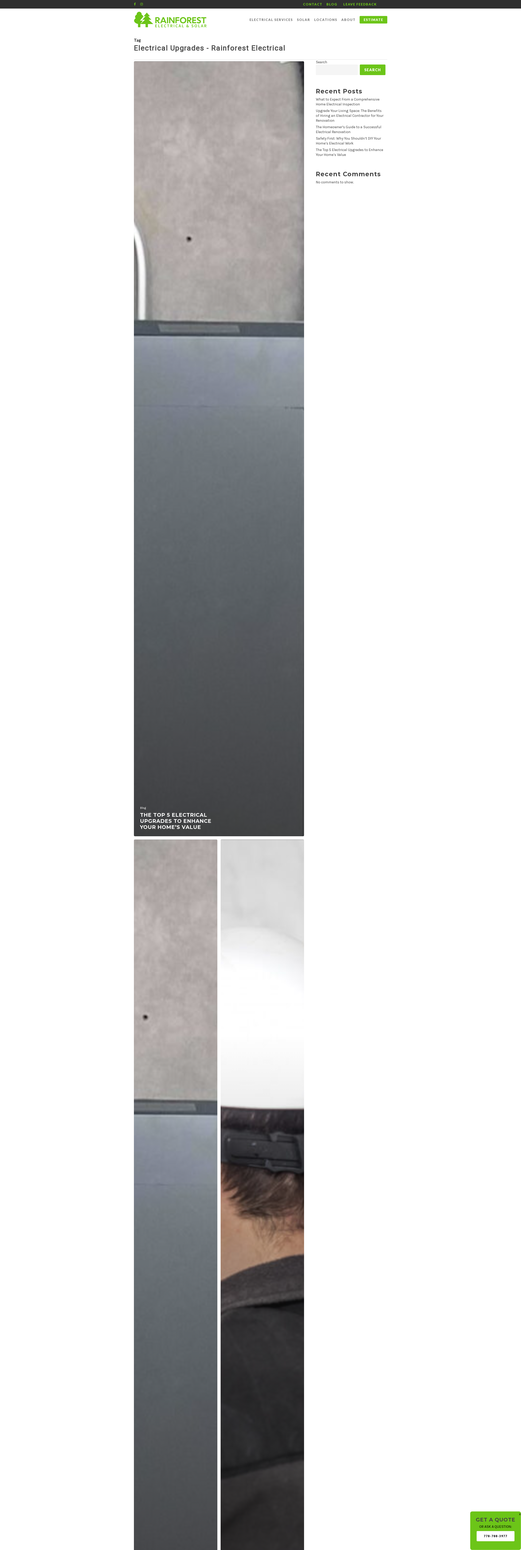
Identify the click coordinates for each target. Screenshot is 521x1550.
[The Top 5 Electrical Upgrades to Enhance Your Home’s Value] (219, 448)
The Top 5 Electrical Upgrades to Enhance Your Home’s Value (349, 152)
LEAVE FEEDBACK (360, 4)
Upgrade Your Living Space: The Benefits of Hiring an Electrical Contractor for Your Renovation (349, 115)
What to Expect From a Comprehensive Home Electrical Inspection (348, 101)
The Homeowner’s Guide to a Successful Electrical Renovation (348, 129)
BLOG (331, 4)
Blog (143, 808)
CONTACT (312, 4)
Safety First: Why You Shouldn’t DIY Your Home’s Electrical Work (348, 141)
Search (321, 62)
